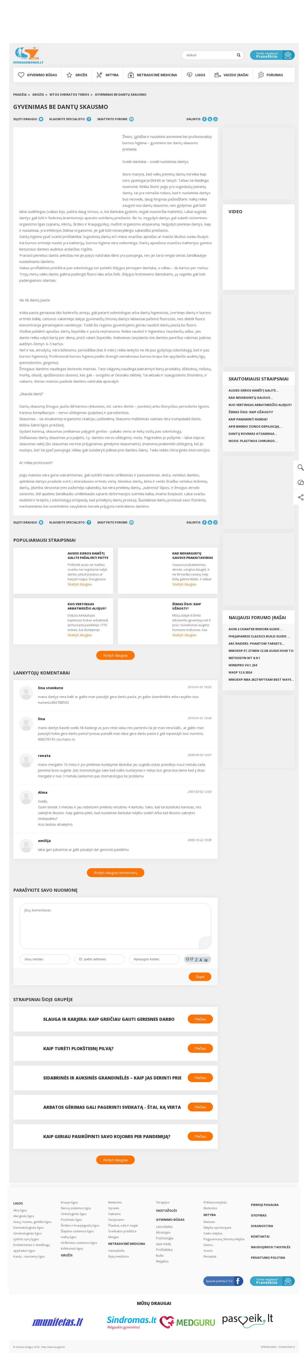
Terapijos (163, 1202)
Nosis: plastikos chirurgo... (253, 441)
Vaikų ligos (69, 1237)
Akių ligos (20, 1210)
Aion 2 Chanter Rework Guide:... (256, 629)
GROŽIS (81, 75)
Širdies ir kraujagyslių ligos (80, 1225)
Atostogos (163, 1232)
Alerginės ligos (23, 1216)
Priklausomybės (215, 1202)
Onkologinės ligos (74, 1214)
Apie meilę (163, 1244)
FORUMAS (275, 75)
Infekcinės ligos (72, 1248)
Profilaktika (164, 1249)
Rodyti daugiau (115, 655)
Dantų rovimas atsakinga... (253, 433)
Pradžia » (21, 94)
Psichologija (164, 1238)
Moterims (115, 1202)
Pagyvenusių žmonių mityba (224, 1239)
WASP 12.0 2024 (240, 672)
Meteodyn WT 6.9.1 (244, 658)
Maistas (209, 1222)
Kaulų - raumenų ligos (29, 1256)
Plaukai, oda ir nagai (123, 1225)
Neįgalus (162, 1261)
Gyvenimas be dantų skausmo (121, 94)
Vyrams (113, 1208)
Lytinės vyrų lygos (26, 1239)
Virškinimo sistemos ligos (79, 1243)
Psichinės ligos (71, 1219)
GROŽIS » (39, 94)
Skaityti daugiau (80, 584)
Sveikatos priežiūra (122, 1231)
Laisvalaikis (164, 1226)
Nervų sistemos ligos (76, 1208)
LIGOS (200, 75)
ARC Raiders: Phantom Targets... (257, 643)
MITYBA (112, 75)
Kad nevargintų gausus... (251, 397)
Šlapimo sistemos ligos (77, 1231)
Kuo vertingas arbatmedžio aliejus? (260, 405)
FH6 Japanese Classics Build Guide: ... (260, 636)
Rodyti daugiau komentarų (115, 872)
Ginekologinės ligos (27, 1233)
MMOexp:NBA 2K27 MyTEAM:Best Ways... (261, 679)
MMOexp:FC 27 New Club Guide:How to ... (261, 651)
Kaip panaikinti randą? (248, 419)
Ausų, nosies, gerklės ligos (32, 1222)
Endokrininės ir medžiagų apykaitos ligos (31, 1248)
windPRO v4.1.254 (243, 665)
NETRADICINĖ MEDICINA (157, 75)
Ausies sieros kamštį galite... (254, 390)
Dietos (208, 1245)
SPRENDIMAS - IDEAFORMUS (278, 1347)
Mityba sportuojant (217, 1227)
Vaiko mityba (213, 1233)
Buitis (160, 1255)
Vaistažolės (116, 1250)
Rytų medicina (118, 1256)
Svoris (208, 1250)
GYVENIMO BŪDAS (42, 75)
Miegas (113, 1237)
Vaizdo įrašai (236, 75)
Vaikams (114, 1214)
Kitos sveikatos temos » (71, 94)
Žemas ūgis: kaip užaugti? (251, 412)
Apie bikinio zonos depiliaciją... (255, 426)
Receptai (210, 1256)
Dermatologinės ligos (28, 1227)
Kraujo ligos (69, 1202)
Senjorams (116, 1219)
